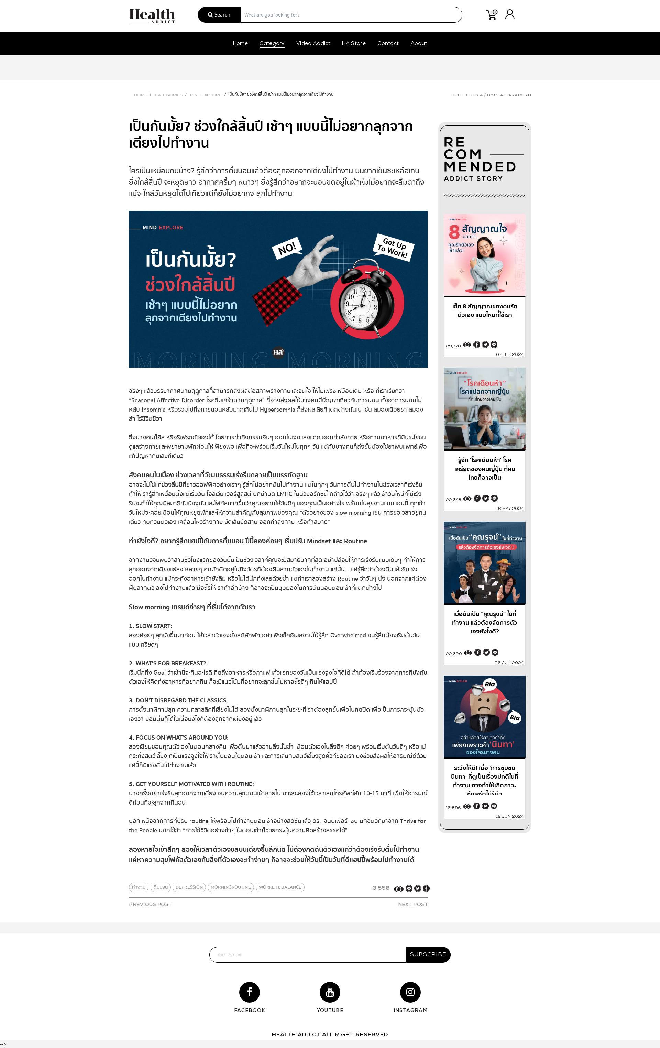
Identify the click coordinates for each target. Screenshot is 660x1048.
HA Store (354, 43)
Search (221, 14)
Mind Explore (206, 95)
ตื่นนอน (161, 887)
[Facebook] (426, 888)
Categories (169, 95)
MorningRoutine (231, 887)
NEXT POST (413, 904)
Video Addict (313, 43)
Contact (388, 43)
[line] (409, 888)
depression (189, 887)
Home (240, 43)
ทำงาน (138, 887)
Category (272, 43)
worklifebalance (280, 887)
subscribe (428, 955)
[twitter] (417, 888)
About (419, 43)
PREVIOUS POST (150, 904)
